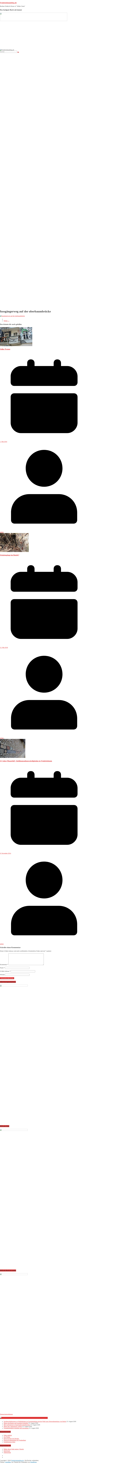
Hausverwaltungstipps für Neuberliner (15, 1440)
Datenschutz (7, 1452)
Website (2, 974)
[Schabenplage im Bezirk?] (14, 551)
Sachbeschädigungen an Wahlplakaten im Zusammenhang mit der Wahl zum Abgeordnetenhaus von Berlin (35, 1421)
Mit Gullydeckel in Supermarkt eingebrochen (17, 1425)
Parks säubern (8, 1435)
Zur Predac (7, 1437)
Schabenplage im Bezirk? (9, 555)
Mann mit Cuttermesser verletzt (13, 1426)
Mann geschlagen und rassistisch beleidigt (16, 1423)
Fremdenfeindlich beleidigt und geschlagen (16, 1428)
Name (2, 968)
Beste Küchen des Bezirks (11, 1438)
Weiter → (6, 321)
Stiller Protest (5, 349)
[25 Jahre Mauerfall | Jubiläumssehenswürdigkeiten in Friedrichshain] (12, 757)
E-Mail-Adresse (5, 971)
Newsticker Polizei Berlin (38, 1418)
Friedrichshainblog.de (8, 3)
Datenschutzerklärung (6, 1414)
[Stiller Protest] (16, 345)
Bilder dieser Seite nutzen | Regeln (14, 1449)
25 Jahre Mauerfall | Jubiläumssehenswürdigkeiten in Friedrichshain (26, 761)
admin (2, 532)
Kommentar (4, 964)
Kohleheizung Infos (9, 1442)
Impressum (7, 1451)
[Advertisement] (63, 35)
